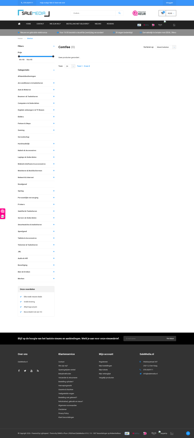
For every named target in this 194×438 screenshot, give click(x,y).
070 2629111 (28, 3)
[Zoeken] (119, 13)
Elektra (21, 117)
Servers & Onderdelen (27, 218)
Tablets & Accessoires (27, 238)
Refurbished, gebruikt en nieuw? (70, 401)
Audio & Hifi (23, 258)
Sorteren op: (149, 47)
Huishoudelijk (23, 144)
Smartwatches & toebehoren (30, 225)
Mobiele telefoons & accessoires (32, 164)
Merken (30, 38)
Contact (40, 24)
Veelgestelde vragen (66, 393)
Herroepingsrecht (65, 386)
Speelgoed (22, 231)
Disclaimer (62, 409)
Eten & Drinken (24, 272)
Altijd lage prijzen (30, 307)
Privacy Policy (63, 413)
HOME (28, 24)
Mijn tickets (103, 370)
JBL (19, 252)
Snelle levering (29, 302)
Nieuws (98, 24)
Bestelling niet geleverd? (77, 24)
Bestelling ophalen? (66, 382)
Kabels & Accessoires (27, 150)
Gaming (21, 130)
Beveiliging (22, 265)
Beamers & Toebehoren (28, 96)
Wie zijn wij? (55, 24)
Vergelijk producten (106, 378)
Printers (21, 204)
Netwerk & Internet (26, 177)
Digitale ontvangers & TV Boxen (31, 110)
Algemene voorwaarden (67, 405)
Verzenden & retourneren (67, 378)
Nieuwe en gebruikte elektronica (33, 32)
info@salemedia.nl (150, 374)
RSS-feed (72, 433)
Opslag (21, 191)
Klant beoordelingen (66, 417)
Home (19, 24)
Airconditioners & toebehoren (30, 83)
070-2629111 (148, 370)
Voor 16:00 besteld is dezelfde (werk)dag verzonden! (81, 32)
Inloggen (169, 3)
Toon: (60, 66)
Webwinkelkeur (115, 433)
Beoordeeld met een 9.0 (33, 312)
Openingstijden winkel (66, 370)
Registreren (103, 362)
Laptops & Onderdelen (27, 157)
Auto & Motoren (24, 90)
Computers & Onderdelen (28, 103)
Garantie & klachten (65, 390)
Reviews (110, 24)
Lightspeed (44, 433)
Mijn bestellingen (105, 366)
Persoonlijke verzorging (28, 198)
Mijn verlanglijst (105, 374)
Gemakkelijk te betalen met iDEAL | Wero (159, 32)
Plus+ (66, 433)
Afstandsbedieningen (27, 76)
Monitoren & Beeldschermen (30, 171)
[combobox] (97, 13)
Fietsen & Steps (24, 123)
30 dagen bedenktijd (124, 32)
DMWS (59, 433)
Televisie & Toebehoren (28, 245)
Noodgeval (22, 184)
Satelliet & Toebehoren (27, 211)
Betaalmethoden (64, 374)
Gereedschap (23, 137)
